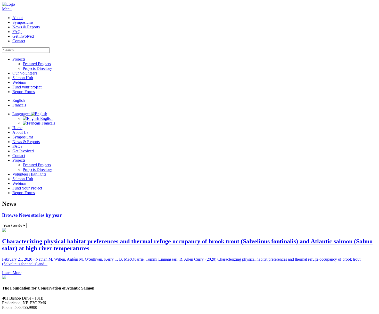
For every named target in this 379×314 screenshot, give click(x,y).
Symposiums (22, 22)
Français (47, 123)
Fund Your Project (27, 188)
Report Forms (23, 91)
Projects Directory (37, 68)
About (17, 17)
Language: (21, 114)
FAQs (17, 31)
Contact (18, 41)
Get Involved (23, 36)
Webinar (19, 82)
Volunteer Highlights (29, 174)
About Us (20, 132)
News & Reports (26, 27)
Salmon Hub (22, 78)
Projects (18, 59)
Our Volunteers (24, 73)
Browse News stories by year (32, 215)
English (46, 118)
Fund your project (27, 87)
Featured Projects (37, 64)
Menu (7, 9)
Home (17, 128)
